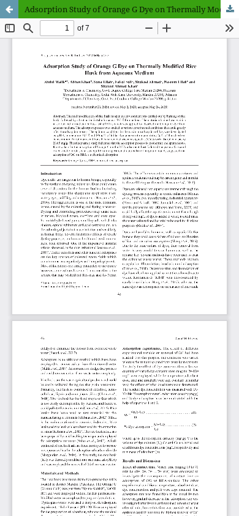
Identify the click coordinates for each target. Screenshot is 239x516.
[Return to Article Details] (9, 9)
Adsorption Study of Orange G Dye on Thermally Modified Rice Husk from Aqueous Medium (132, 9)
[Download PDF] (230, 9)
